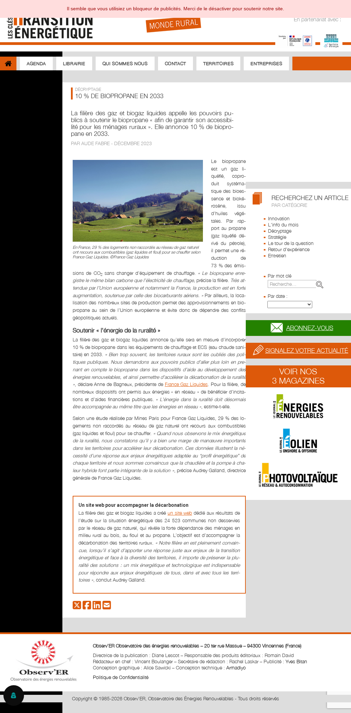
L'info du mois (283, 224)
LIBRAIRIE (74, 63)
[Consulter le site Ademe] (295, 40)
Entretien (277, 255)
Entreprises (266, 63)
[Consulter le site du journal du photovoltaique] (298, 474)
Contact (175, 63)
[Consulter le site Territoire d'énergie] (331, 40)
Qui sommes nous (125, 63)
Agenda (36, 63)
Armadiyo (236, 667)
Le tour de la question (291, 243)
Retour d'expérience (289, 249)
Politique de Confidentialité (120, 677)
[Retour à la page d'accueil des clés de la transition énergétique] (46, 21)
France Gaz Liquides (186, 384)
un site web (180, 513)
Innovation (279, 218)
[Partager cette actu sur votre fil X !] (77, 607)
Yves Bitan (296, 661)
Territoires (218, 63)
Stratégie (277, 237)
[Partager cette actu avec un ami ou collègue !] (106, 607)
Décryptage (279, 231)
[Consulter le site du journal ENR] (298, 406)
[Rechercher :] (296, 284)
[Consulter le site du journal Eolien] (298, 440)
